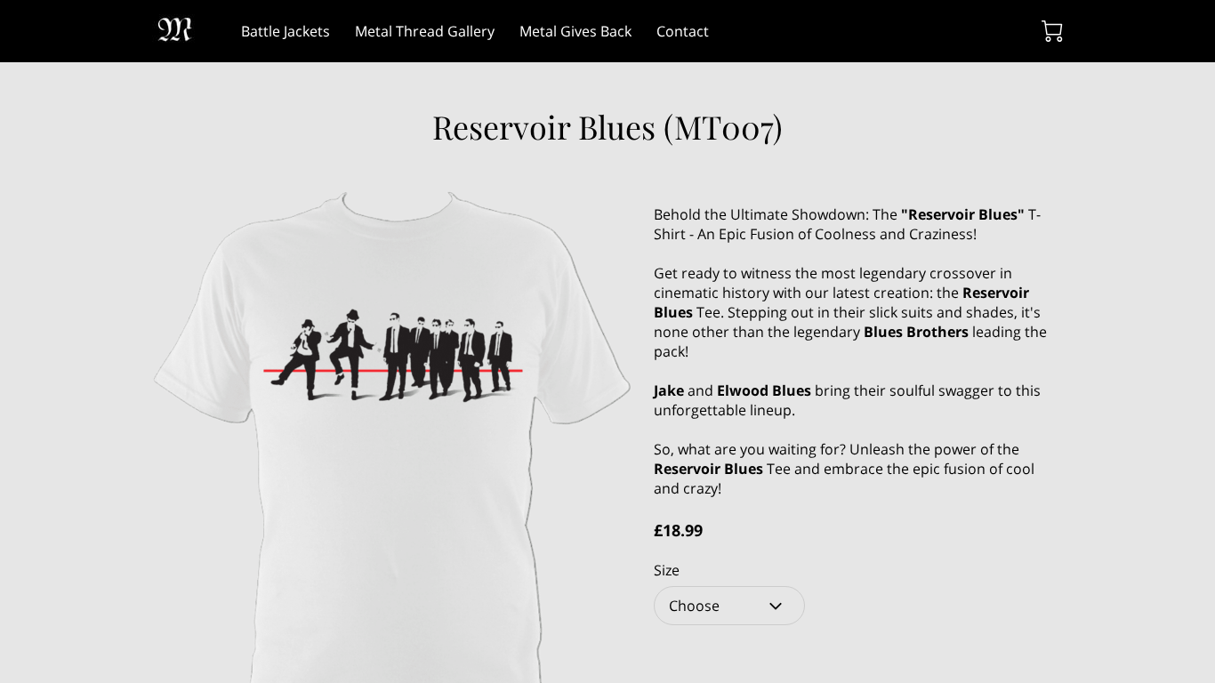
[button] (729, 606)
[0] (1052, 31)
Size (667, 570)
